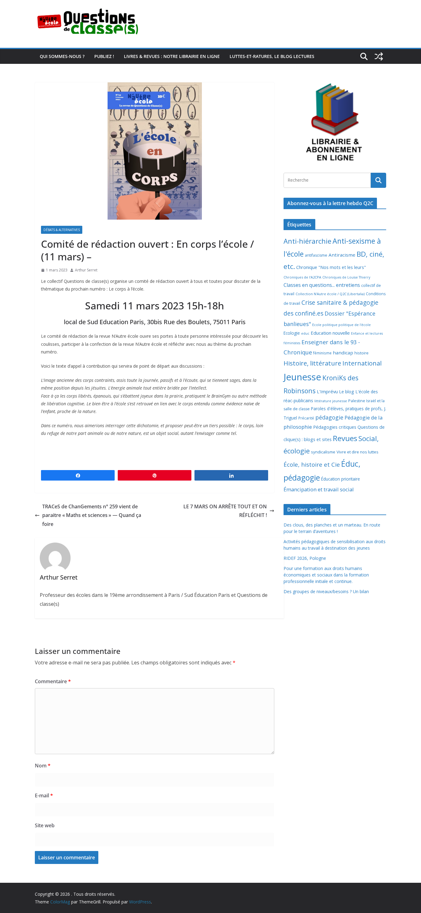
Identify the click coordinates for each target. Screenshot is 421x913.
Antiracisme (342, 255)
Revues (345, 438)
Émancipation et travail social (319, 489)
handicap (343, 352)
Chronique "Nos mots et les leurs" (331, 267)
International (362, 363)
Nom (43, 765)
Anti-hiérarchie (307, 241)
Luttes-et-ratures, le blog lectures (272, 56)
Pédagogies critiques (334, 427)
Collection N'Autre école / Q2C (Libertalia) (330, 293)
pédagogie (329, 417)
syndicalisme (323, 452)
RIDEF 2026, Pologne (305, 558)
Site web (45, 825)
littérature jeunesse (330, 401)
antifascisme (316, 255)
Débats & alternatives (61, 230)
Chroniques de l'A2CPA (302, 277)
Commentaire (53, 681)
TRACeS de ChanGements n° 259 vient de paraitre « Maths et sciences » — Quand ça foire (91, 515)
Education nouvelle (330, 333)
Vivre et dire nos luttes (357, 452)
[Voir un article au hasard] (378, 56)
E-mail (44, 795)
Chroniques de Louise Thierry (346, 277)
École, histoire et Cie (312, 465)
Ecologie (292, 333)
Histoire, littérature (312, 363)
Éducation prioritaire (340, 479)
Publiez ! (104, 56)
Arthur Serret (86, 270)
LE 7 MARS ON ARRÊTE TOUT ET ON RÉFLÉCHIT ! (225, 511)
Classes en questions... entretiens (322, 285)
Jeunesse (302, 377)
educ (305, 333)
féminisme (322, 352)
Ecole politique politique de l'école (341, 324)
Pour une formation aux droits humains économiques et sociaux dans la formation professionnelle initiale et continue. (326, 574)
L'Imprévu (327, 391)
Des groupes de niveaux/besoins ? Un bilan (326, 591)
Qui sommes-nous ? (62, 56)
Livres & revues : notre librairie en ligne (172, 56)
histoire (361, 353)
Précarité (306, 417)
